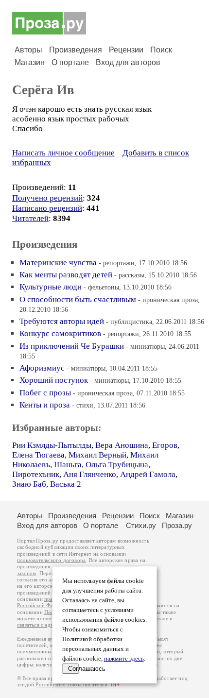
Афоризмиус (42, 368)
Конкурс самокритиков (60, 333)
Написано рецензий (47, 208)
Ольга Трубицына (117, 464)
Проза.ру (177, 525)
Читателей (30, 218)
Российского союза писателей (71, 684)
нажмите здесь (124, 658)
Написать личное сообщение (63, 152)
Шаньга (68, 464)
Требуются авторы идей (61, 321)
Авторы (28, 50)
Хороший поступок (53, 380)
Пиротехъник (35, 474)
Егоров (164, 445)
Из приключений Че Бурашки (71, 346)
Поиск (161, 50)
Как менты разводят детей (65, 274)
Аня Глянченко (89, 474)
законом (26, 573)
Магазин (30, 62)
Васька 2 (65, 484)
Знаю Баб (29, 484)
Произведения (75, 50)
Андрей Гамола (147, 474)
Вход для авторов (128, 62)
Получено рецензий (47, 198)
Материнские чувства (58, 262)
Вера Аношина (121, 445)
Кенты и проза (44, 404)
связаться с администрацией (51, 625)
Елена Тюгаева (38, 455)
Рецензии (126, 50)
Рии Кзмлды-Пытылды (51, 445)
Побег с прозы (45, 392)
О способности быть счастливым (77, 299)
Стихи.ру (141, 525)
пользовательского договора (51, 560)
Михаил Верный (97, 455)
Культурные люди (50, 286)
